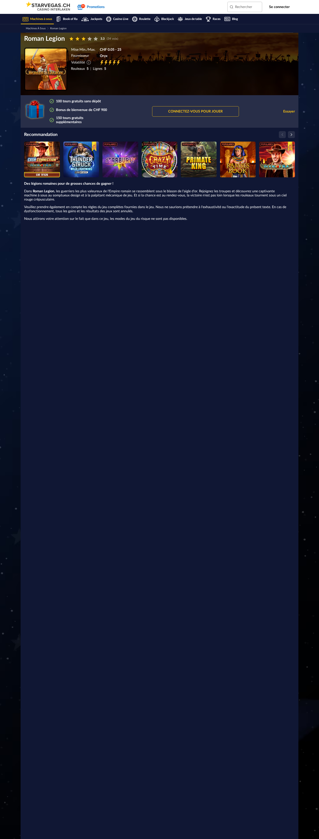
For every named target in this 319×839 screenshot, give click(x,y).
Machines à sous (36, 28)
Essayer (289, 111)
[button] (195, 111)
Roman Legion (58, 28)
